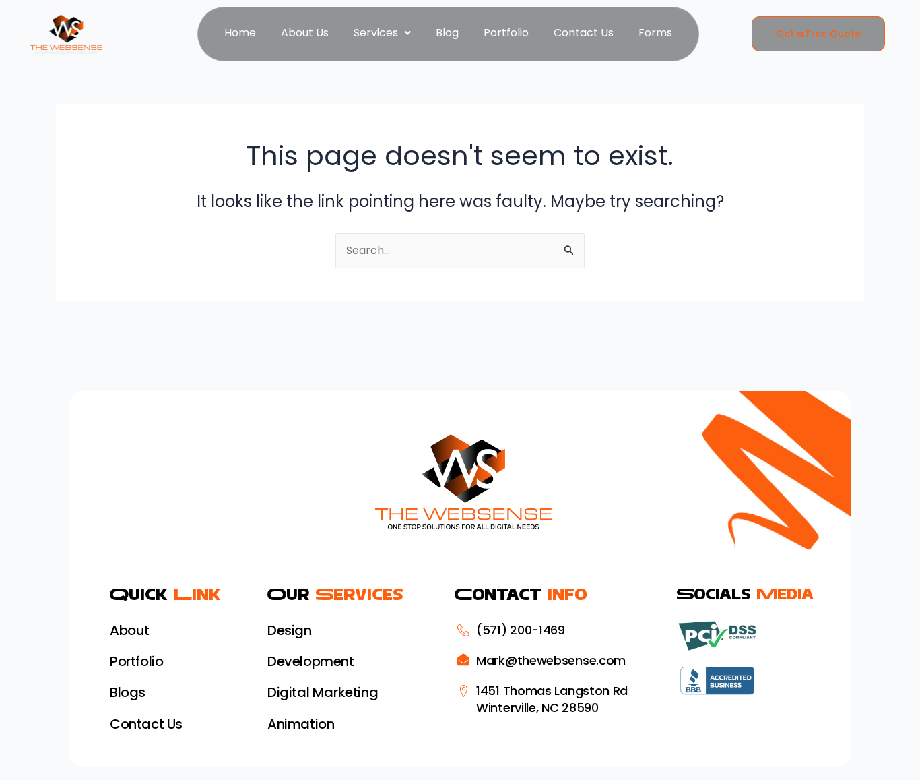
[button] (382, 33)
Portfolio (506, 32)
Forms (655, 32)
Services (376, 32)
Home (240, 32)
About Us (305, 32)
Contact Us (584, 32)
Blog (447, 32)
